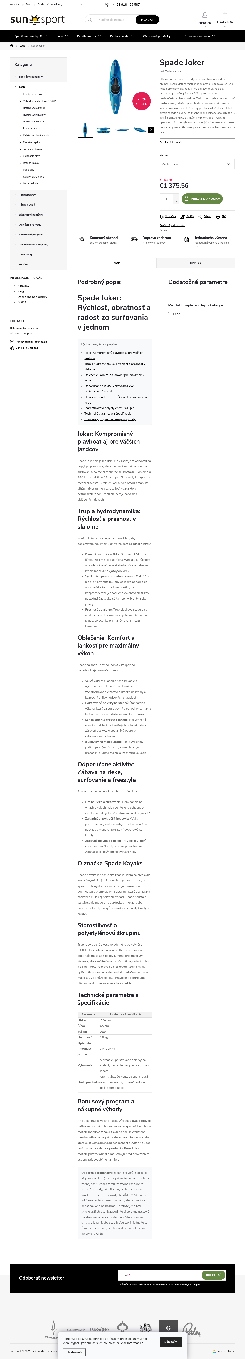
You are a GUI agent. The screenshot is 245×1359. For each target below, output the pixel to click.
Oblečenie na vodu (30, 224)
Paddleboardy (27, 195)
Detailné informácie (171, 142)
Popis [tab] (117, 263)
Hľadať (147, 20)
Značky (23, 264)
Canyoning (25, 254)
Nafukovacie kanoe (34, 108)
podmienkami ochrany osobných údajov (176, 1284)
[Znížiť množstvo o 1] (176, 201)
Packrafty (28, 170)
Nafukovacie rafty (33, 121)
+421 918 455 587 (27, 348)
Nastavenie (74, 1352)
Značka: (172, 225)
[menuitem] (31, 36)
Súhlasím (170, 1342)
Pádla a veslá (27, 205)
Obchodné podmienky (50, 4)
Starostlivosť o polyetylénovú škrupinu (110, 408)
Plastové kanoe (32, 128)
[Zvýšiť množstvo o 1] (176, 196)
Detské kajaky (31, 163)
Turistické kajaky (32, 149)
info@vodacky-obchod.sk (31, 342)
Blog (28, 4)
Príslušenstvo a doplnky (33, 244)
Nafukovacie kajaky (34, 114)
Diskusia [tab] (195, 263)
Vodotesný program (31, 234)
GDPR (21, 302)
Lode (22, 86)
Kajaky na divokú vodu (36, 135)
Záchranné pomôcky (31, 214)
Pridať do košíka (205, 199)
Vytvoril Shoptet (226, 1351)
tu (143, 1343)
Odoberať (213, 1275)
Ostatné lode (30, 183)
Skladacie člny (31, 156)
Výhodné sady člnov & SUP (39, 101)
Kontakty (15, 4)
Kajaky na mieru (32, 94)
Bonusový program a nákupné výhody (110, 419)
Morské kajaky (31, 142)
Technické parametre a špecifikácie (107, 413)
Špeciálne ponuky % (31, 76)
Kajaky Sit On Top (33, 176)
